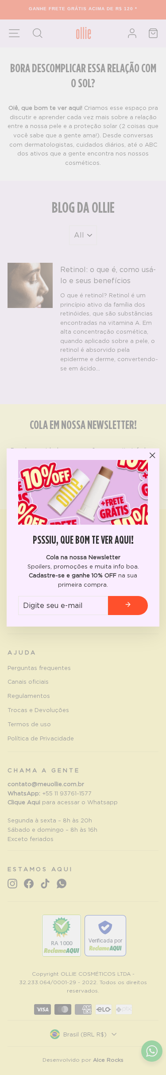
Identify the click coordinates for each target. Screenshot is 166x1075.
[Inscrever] (128, 605)
